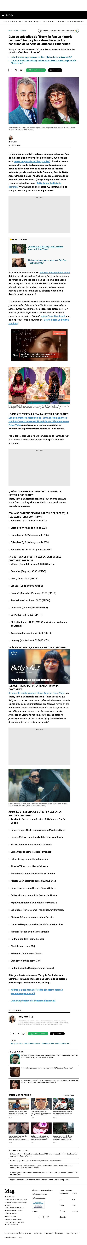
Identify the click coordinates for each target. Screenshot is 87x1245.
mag (20, 1237)
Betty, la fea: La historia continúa (25, 1043)
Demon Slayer (60, 21)
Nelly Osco (12, 142)
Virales (62, 1211)
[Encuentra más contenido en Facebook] (11, 70)
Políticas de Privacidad (39, 1194)
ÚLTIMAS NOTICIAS (18, 1150)
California (13, 21)
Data (73, 1199)
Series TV (65, 1043)
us (60, 1199)
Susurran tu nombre (48, 21)
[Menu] (4, 15)
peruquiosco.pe (10, 1237)
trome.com (59, 1233)
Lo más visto (16, 1052)
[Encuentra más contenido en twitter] (16, 70)
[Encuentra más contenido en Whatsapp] (21, 70)
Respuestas (64, 1193)
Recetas (75, 1211)
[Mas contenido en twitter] (43, 1217)
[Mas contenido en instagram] (48, 1217)
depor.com (48, 1233)
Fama (62, 1205)
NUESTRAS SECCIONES (66, 1190)
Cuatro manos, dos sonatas (75, 21)
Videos (74, 1193)
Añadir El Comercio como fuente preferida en (58, 31)
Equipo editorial (9, 1196)
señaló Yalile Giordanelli (53, 316)
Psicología (36, 21)
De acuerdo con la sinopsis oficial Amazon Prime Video (36, 693)
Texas (19, 21)
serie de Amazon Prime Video (55, 272)
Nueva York (27, 21)
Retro (74, 1205)
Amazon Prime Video (50, 1043)
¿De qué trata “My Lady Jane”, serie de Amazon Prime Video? (45, 247)
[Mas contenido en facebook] (39, 1217)
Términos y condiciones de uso (42, 1190)
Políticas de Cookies (39, 1198)
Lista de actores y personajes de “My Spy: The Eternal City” (47, 261)
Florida (5, 21)
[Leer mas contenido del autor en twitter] (32, 1017)
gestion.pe (38, 1233)
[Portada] (10, 1195)
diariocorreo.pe (72, 1233)
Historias (63, 1217)
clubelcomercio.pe (24, 1233)
